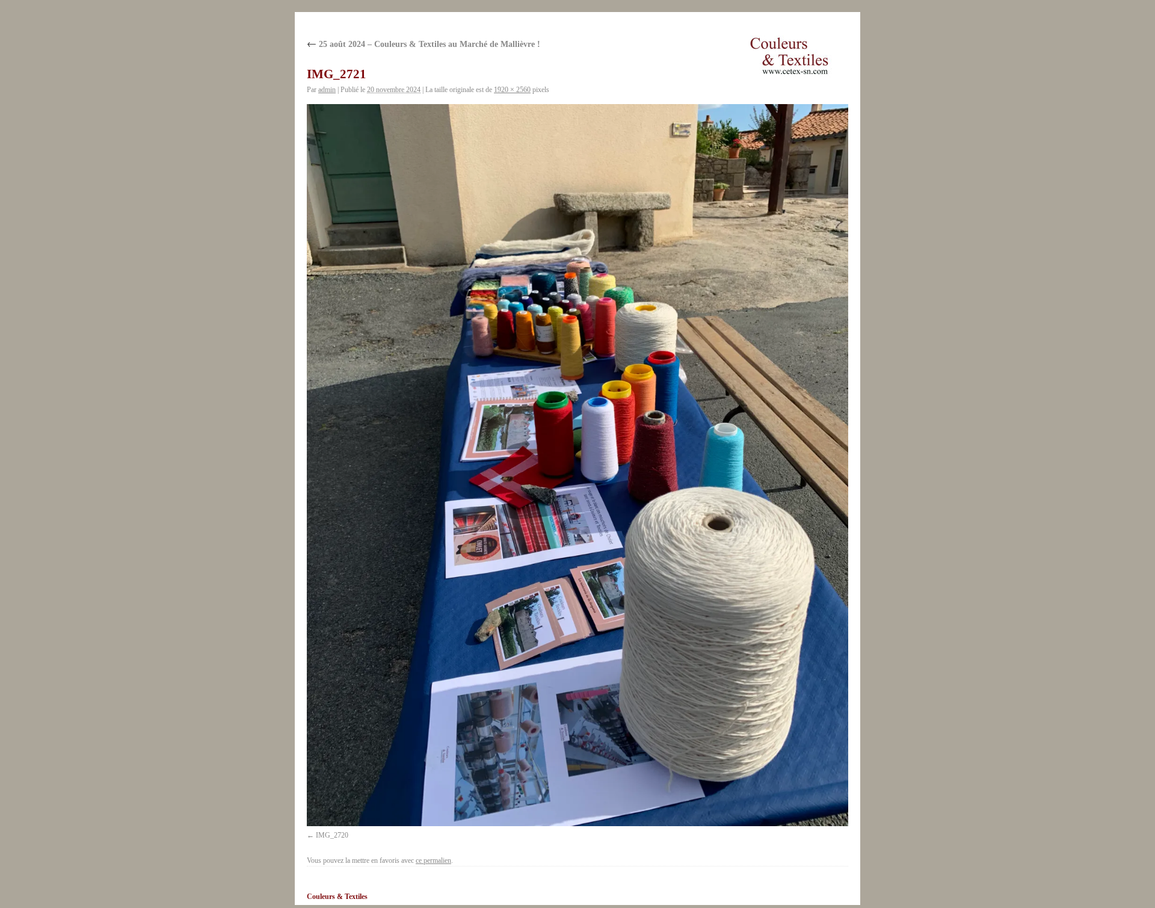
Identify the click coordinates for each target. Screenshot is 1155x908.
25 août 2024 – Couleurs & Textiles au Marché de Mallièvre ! (423, 44)
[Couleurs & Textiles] (789, 56)
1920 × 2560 (512, 89)
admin (327, 89)
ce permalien (433, 860)
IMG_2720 (332, 835)
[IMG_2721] (577, 465)
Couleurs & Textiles (337, 896)
